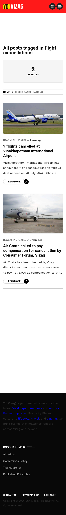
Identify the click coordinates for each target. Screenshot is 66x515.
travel (35, 418)
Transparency (12, 468)
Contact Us (10, 495)
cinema (52, 418)
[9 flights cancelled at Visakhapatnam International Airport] (33, 118)
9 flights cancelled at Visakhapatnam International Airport (28, 151)
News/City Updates (14, 140)
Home (6, 92)
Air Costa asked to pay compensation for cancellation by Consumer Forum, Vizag (32, 250)
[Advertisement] (33, 26)
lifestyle (23, 418)
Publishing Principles (16, 474)
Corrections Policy (15, 461)
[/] (52, 6)
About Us (9, 454)
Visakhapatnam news (27, 408)
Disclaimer (49, 495)
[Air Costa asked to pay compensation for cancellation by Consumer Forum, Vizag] (33, 213)
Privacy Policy (30, 495)
